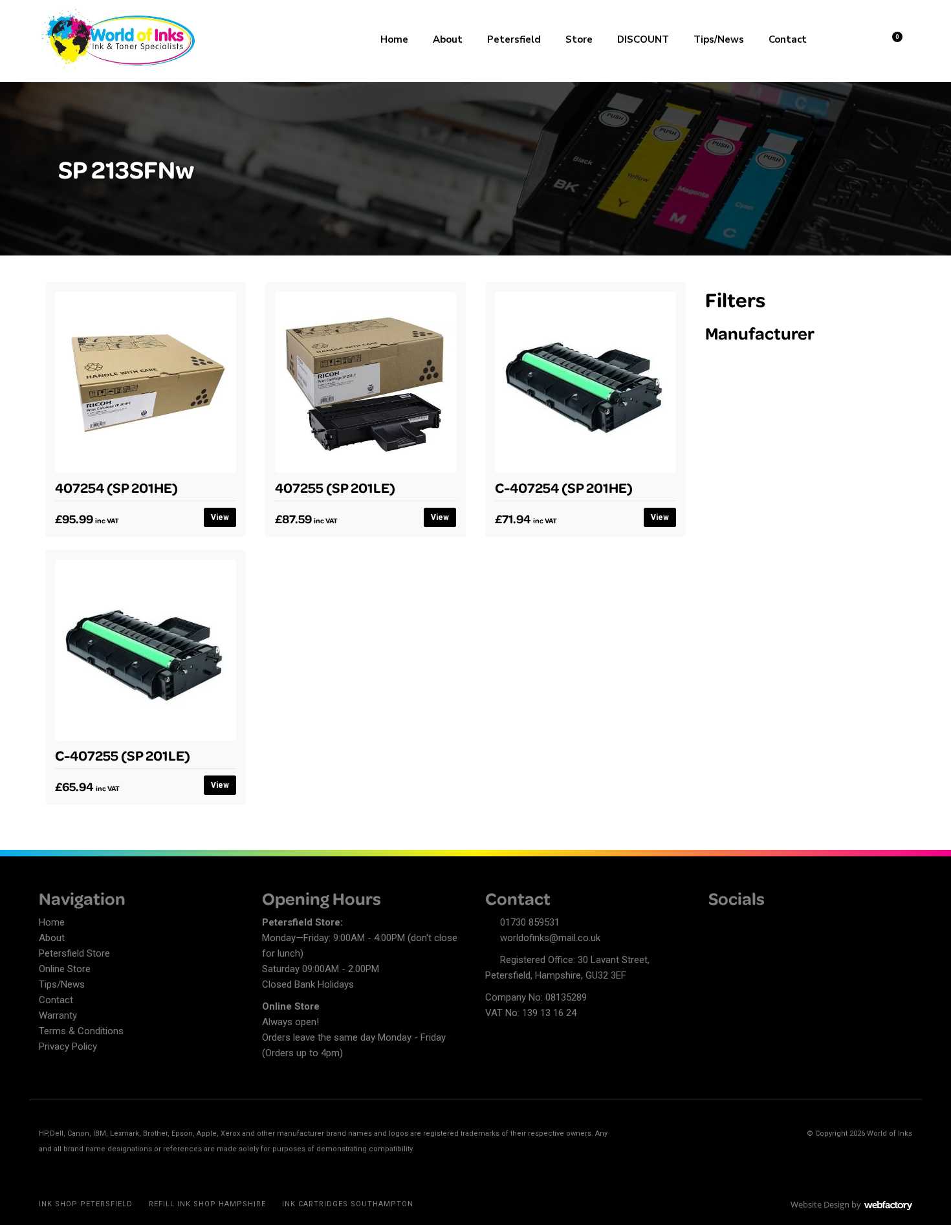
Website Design (820, 1204)
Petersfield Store (74, 953)
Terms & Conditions (81, 1031)
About (448, 39)
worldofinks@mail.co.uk (550, 938)
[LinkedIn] (740, 924)
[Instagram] (763, 924)
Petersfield (514, 39)
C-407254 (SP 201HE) (564, 487)
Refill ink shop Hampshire (207, 1204)
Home (394, 39)
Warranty (58, 1015)
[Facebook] (718, 924)
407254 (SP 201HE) (116, 487)
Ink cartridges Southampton (347, 1204)
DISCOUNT (643, 39)
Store (579, 39)
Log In (858, 38)
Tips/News (719, 39)
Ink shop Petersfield (86, 1204)
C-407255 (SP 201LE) (122, 755)
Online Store (65, 969)
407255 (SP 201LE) (335, 487)
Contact (788, 39)
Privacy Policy (68, 1046)
